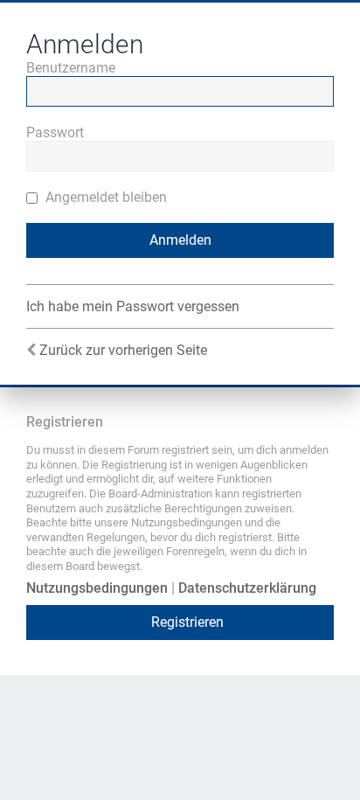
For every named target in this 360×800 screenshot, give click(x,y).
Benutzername (70, 67)
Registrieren (187, 622)
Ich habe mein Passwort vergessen (132, 306)
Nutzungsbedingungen (97, 588)
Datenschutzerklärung (247, 588)
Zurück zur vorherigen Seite (123, 350)
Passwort (55, 132)
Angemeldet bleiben (104, 197)
